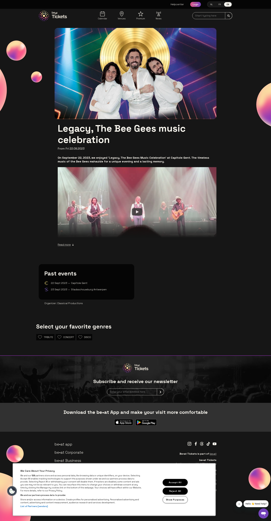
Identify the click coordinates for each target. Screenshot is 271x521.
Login (195, 4)
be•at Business (68, 460)
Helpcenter (177, 4)
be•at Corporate (69, 452)
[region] (114, 489)
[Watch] (137, 211)
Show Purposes (175, 499)
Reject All (175, 491)
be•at (213, 453)
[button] (12, 491)
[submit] (228, 15)
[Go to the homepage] (53, 16)
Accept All (175, 482)
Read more (64, 244)
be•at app (63, 444)
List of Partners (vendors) (34, 506)
